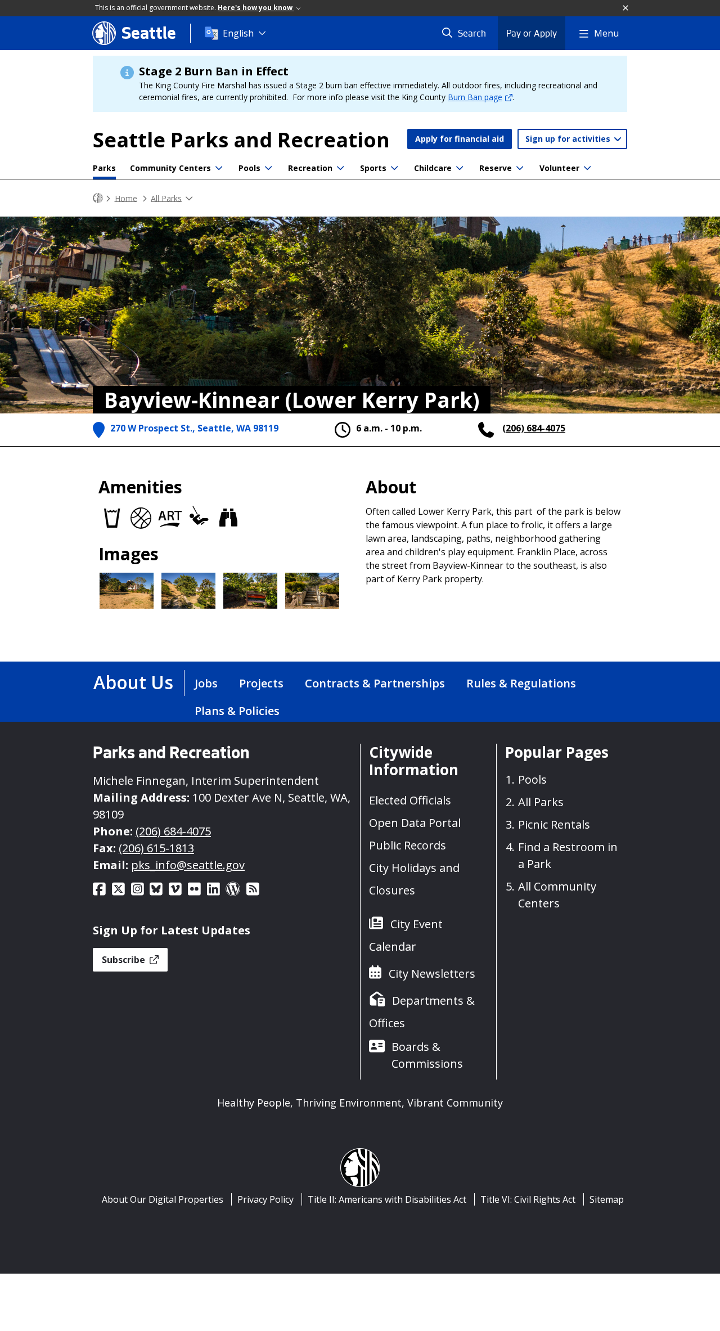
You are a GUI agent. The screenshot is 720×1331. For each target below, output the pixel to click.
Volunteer (559, 168)
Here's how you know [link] (256, 7)
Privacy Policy (265, 1199)
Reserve (495, 168)
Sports (373, 168)
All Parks (166, 197)
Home (126, 197)
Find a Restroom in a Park (568, 855)
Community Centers (170, 168)
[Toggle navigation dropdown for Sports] (394, 168)
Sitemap (607, 1199)
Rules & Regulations (521, 683)
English (238, 33)
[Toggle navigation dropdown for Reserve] (519, 168)
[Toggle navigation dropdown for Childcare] (459, 168)
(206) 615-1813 (156, 848)
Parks (104, 168)
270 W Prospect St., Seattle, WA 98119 (194, 428)
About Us (133, 682)
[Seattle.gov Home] (98, 198)
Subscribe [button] (124, 960)
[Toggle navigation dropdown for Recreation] (340, 168)
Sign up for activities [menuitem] (569, 138)
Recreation (310, 168)
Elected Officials (410, 800)
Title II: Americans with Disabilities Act (387, 1199)
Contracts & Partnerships (375, 683)
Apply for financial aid (459, 138)
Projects (261, 683)
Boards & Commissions (427, 1055)
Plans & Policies (237, 710)
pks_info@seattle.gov (188, 865)
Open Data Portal (415, 822)
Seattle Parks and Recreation (241, 140)
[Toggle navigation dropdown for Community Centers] (218, 168)
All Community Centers (557, 895)
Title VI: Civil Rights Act (527, 1199)
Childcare (433, 168)
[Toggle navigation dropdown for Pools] (268, 168)
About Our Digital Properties (162, 1199)
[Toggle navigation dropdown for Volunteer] (587, 168)
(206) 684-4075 (533, 428)
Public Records (407, 845)
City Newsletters (432, 973)
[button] (626, 8)
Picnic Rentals (554, 824)
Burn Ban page (475, 97)
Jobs (206, 683)
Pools (249, 168)
